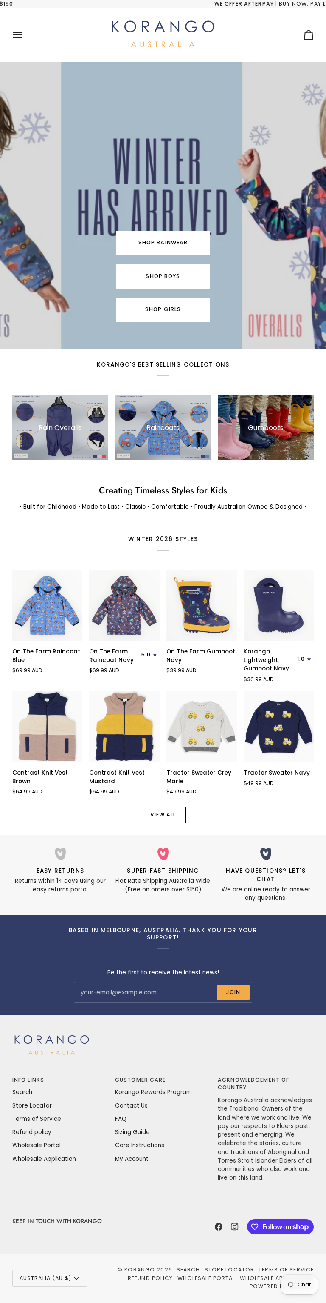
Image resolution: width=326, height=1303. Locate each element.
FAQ (120, 1119)
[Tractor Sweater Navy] (279, 726)
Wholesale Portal (36, 1145)
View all (163, 814)
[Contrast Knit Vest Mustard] (124, 726)
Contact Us (131, 1106)
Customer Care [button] (140, 1079)
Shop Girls (163, 309)
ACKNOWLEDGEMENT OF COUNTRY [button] (253, 1083)
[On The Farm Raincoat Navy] (124, 605)
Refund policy (31, 1132)
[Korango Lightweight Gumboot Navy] (279, 605)
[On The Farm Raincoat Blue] (47, 605)
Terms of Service (36, 1119)
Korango (139, 1269)
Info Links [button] (28, 1079)
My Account (132, 1159)
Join (233, 992)
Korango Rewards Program (153, 1092)
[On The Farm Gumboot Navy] (201, 605)
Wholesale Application (44, 1159)
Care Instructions (139, 1145)
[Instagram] (235, 1227)
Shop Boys (163, 276)
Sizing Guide (132, 1132)
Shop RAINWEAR (163, 242)
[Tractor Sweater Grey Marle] (201, 726)
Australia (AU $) (45, 1278)
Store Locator (32, 1106)
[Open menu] (25, 35)
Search (22, 1092)
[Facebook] (218, 1227)
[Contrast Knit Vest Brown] (47, 726)
